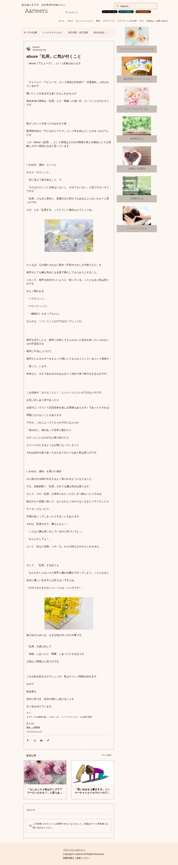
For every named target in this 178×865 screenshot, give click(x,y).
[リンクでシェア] (48, 740)
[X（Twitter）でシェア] (34, 740)
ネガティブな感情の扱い (37, 717)
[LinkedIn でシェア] (41, 740)
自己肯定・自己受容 (78, 32)
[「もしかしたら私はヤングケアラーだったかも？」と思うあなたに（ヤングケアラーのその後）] (45, 772)
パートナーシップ (34, 731)
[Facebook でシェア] (27, 740)
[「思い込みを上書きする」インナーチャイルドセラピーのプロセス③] (92, 772)
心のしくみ (54, 717)
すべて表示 (107, 755)
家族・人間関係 (33, 727)
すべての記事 (30, 32)
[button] (84, 21)
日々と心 (30, 723)
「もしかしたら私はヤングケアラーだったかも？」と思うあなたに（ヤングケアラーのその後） (44, 791)
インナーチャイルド (53, 32)
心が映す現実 (86, 717)
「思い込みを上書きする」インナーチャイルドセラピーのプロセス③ (92, 791)
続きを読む (99, 32)
